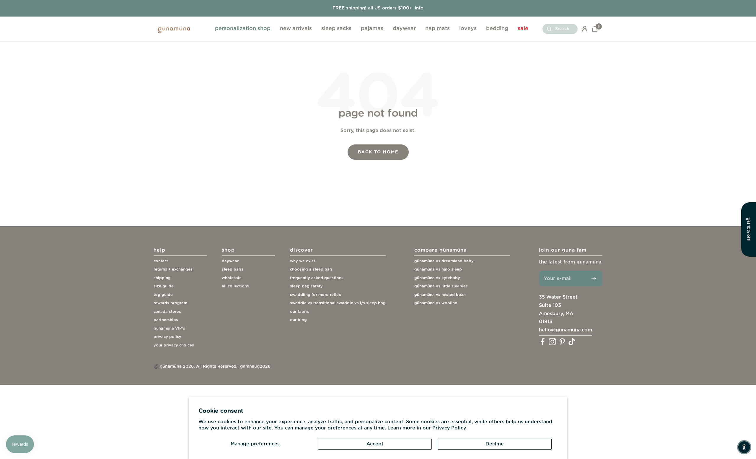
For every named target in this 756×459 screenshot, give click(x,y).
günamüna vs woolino (435, 303)
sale (523, 28)
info (419, 8)
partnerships (166, 320)
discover (301, 250)
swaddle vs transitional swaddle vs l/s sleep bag (338, 303)
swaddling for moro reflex (315, 295)
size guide (164, 286)
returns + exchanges (173, 269)
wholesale (232, 278)
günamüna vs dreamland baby (444, 261)
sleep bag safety (306, 286)
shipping (162, 278)
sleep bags (232, 269)
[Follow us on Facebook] (542, 341)
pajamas (372, 28)
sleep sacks (336, 28)
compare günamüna (440, 250)
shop (228, 250)
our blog (298, 320)
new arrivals (296, 28)
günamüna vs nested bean (440, 295)
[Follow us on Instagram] (552, 341)
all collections (235, 286)
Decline (494, 444)
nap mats (437, 28)
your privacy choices (174, 345)
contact (161, 261)
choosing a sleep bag (311, 269)
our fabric (299, 312)
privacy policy (167, 337)
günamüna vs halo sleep (438, 269)
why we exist (302, 261)
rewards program (170, 303)
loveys (468, 28)
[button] (748, 229)
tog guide (163, 295)
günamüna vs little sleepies (441, 286)
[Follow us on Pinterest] (562, 341)
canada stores (167, 312)
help (159, 250)
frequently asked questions (316, 278)
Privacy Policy (449, 428)
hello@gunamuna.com (565, 330)
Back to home (378, 152)
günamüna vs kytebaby (437, 278)
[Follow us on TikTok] (572, 341)
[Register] (594, 278)
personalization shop (243, 28)
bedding (497, 28)
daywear (404, 28)
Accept (375, 444)
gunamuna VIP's (169, 329)
